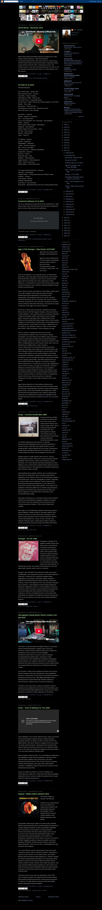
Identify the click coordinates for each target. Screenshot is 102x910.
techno (28, 699)
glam (49, 239)
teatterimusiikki (66, 446)
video (63, 457)
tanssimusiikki (66, 443)
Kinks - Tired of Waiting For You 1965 (34, 708)
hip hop (64, 303)
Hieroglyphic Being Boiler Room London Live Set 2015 (37, 616)
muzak (64, 366)
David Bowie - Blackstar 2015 (30, 28)
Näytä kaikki (81, 116)
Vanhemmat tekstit (53, 897)
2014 (65, 217)
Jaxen (27, 231)
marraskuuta (69, 155)
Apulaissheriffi (68, 94)
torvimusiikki (65, 450)
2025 (65, 124)
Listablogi (67, 68)
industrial (64, 312)
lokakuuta (69, 191)
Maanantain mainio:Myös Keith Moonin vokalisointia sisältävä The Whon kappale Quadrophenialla (73, 62)
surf (63, 434)
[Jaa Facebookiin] (25, 76)
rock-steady (65, 419)
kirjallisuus (65, 333)
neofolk (64, 371)
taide (63, 437)
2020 (65, 137)
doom (63, 260)
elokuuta (68, 196)
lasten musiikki (66, 346)
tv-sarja (64, 453)
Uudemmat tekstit (23, 897)
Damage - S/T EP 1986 (27, 539)
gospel (64, 290)
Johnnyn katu (68, 59)
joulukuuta (69, 152)
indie (63, 310)
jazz (39, 890)
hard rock (64, 294)
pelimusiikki (65, 382)
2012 (65, 223)
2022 (65, 132)
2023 (65, 130)
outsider (64, 378)
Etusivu (38, 897)
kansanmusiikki (66, 319)
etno (63, 274)
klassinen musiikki (67, 335)
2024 (65, 127)
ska (63, 423)
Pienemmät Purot (69, 45)
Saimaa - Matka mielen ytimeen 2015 (33, 794)
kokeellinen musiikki (68, 337)
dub (63, 265)
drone (63, 262)
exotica (28, 890)
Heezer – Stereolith (69, 77)
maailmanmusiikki (67, 357)
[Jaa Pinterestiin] (27, 76)
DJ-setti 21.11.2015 (26, 85)
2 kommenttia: (47, 234)
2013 (65, 220)
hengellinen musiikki (68, 301)
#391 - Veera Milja (69, 90)
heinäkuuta (69, 199)
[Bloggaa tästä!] (21, 76)
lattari (44, 890)
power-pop (65, 396)
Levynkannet (65, 353)
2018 (65, 142)
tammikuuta (69, 214)
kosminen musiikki (67, 342)
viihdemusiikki (66, 459)
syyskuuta (69, 194)
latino (63, 348)
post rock (64, 391)
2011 (65, 225)
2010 (65, 228)
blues (63, 253)
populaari (64, 389)
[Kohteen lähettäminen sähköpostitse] (19, 76)
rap (63, 410)
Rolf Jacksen (77, 29)
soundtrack (65, 430)
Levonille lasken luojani (71, 88)
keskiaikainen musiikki (68, 330)
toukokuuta (69, 204)
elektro (29, 239)
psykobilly (65, 403)
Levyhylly (51, 8)
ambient (64, 247)
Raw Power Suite (47, 397)
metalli (35, 606)
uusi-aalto (65, 455)
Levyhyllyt (67, 51)
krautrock (21, 240)
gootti (63, 287)
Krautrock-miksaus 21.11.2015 (31, 201)
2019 (65, 140)
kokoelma (65, 339)
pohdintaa (65, 385)
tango (63, 441)
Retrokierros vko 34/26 (70, 69)
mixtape (64, 364)
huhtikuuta (69, 207)
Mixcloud (33, 231)
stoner (64, 432)
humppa (64, 308)
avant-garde (65, 251)
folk (27, 529)
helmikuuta (69, 212)
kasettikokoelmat (67, 323)
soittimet (64, 425)
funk (63, 281)
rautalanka (65, 412)
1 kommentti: (46, 73)
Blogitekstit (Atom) (27, 900)
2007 (65, 236)
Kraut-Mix (21, 231)
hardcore (29, 606)
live (63, 355)
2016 (65, 148)
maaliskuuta (69, 209)
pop (31, 529)
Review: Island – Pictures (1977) (73, 47)
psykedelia (65, 400)
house (63, 305)
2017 (65, 145)
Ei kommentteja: (47, 189)
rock (35, 405)
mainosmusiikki (66, 360)
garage (64, 283)
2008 (65, 233)
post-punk (65, 394)
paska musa (65, 380)
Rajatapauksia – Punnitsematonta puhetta (71, 74)
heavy (63, 299)
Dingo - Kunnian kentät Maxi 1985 (32, 415)
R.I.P (63, 407)
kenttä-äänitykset (67, 328)
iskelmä (34, 890)
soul (63, 428)
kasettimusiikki (66, 326)
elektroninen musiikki (40, 78)
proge (63, 398)
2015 (65, 150)
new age (64, 373)
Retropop (67, 107)
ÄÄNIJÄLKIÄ (68, 81)
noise (63, 376)
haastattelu (65, 292)
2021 (65, 135)
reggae (64, 414)
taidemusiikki (66, 439)
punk (31, 405)
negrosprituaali (66, 369)
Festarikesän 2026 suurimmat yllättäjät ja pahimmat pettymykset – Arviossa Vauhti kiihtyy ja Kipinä (73, 110)
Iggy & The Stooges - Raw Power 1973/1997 (36, 249)
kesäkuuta (69, 201)
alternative (65, 244)
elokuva (64, 271)
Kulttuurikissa (68, 101)
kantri (63, 321)
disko (63, 258)
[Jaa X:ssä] (23, 76)
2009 (65, 230)
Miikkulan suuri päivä (70, 103)
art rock (29, 78)
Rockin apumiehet (67, 421)
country (64, 256)
